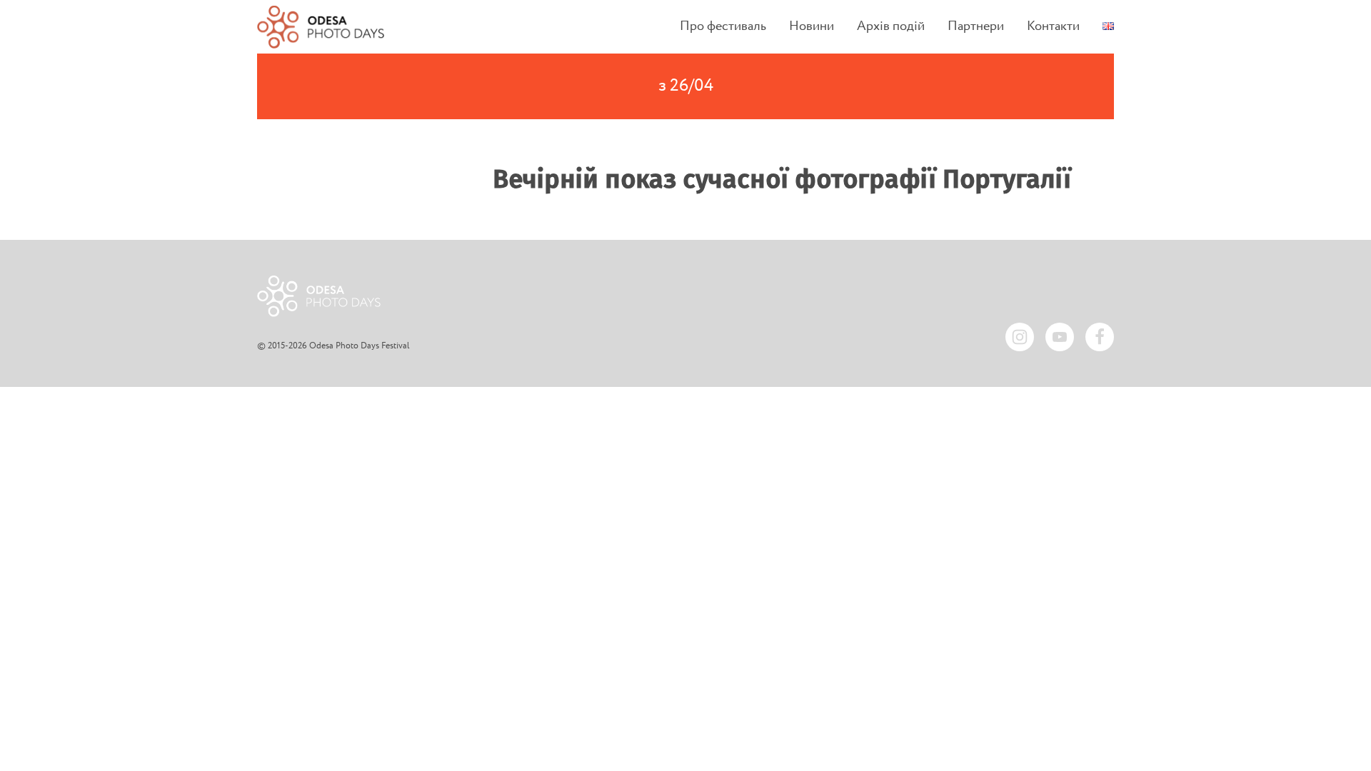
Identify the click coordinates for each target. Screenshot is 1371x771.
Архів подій (891, 26)
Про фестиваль (723, 26)
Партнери (976, 26)
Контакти (1053, 26)
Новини (811, 26)
